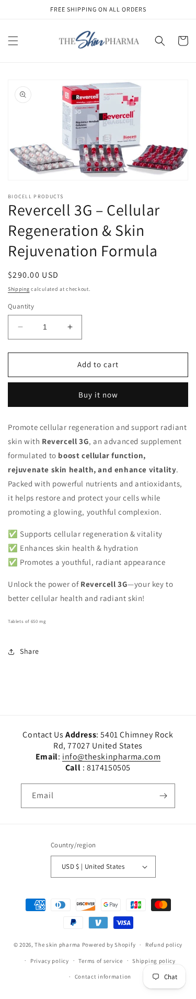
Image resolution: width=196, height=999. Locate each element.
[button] (13, 40)
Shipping (19, 289)
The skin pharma (58, 944)
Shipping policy (154, 960)
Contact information (103, 976)
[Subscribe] (163, 796)
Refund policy (163, 944)
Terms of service (100, 960)
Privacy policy (49, 960)
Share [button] (29, 651)
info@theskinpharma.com (111, 756)
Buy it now (98, 395)
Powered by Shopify (109, 944)
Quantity (21, 306)
